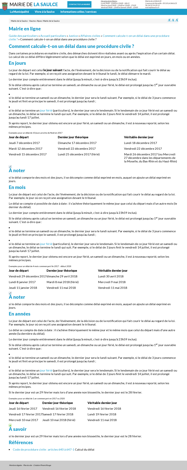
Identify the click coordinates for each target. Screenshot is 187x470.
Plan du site (27, 465)
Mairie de (33, 4)
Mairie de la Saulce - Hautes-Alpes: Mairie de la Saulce (35, 21)
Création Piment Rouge (42, 465)
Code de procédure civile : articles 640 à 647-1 (43, 449)
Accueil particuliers (53, 35)
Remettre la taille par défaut (176, 20)
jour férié (46, 110)
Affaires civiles (90, 35)
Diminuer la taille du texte (173, 20)
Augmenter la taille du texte (169, 20)
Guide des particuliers (23, 35)
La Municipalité (19, 11)
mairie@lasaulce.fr (152, 7)
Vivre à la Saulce (45, 11)
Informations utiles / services (78, 11)
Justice (73, 35)
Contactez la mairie (79, 4)
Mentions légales (15, 465)
